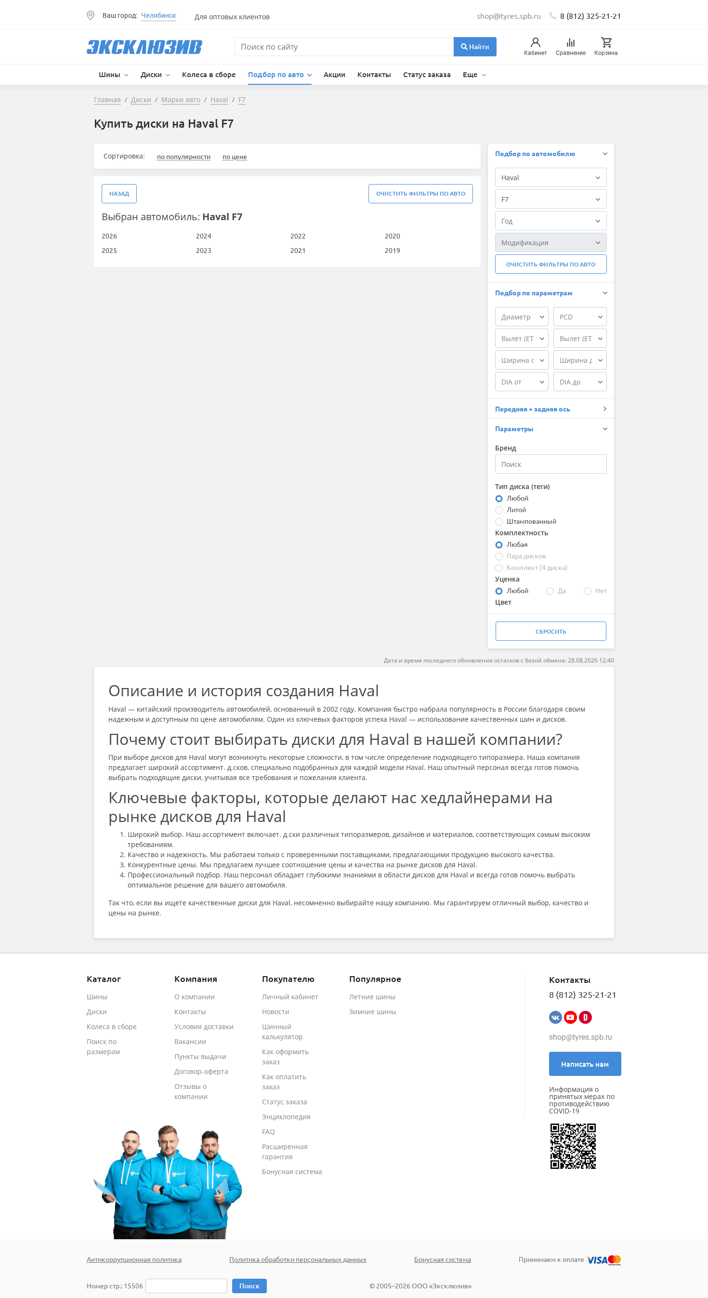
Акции (334, 74)
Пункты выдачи (200, 1056)
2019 (392, 250)
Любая (517, 544)
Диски (97, 1011)
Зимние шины (372, 1011)
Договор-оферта (201, 1071)
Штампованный (531, 521)
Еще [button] (471, 74)
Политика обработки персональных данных (298, 1259)
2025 (109, 250)
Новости (275, 1011)
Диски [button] (152, 74)
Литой (516, 509)
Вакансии (190, 1041)
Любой (517, 497)
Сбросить (551, 631)
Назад (119, 193)
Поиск (249, 1285)
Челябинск (158, 15)
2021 (298, 250)
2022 (298, 235)
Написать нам (585, 1064)
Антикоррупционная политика (134, 1259)
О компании (194, 996)
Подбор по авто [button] (277, 74)
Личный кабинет (290, 996)
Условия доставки (204, 1026)
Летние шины (372, 996)
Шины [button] (110, 74)
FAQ (268, 1131)
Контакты (374, 74)
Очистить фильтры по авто (420, 193)
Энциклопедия (286, 1116)
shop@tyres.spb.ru (580, 1037)
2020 (392, 235)
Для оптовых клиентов (232, 16)
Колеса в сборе (209, 74)
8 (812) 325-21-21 (590, 15)
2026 (109, 235)
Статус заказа (427, 74)
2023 (203, 250)
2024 (203, 235)
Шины (97, 996)
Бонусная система (292, 1171)
